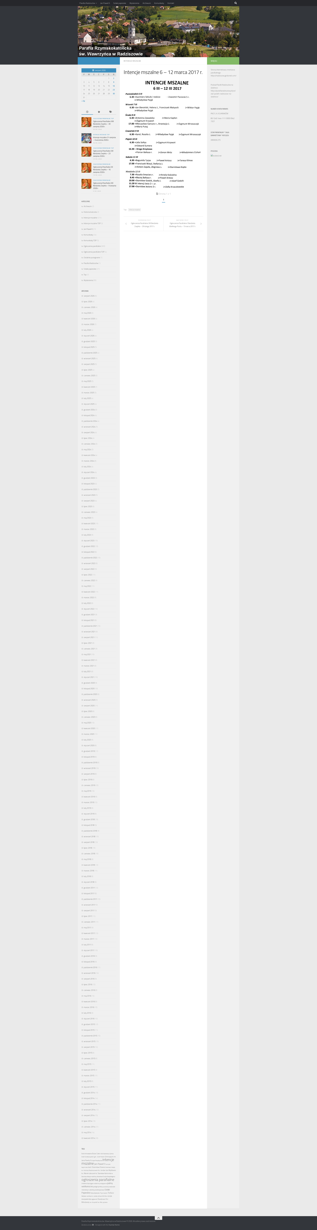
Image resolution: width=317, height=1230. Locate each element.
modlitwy (94, 1177)
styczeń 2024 (89, 472)
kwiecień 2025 (89, 387)
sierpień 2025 (89, 364)
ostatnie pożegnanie (100, 1183)
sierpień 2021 (89, 637)
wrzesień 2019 (89, 768)
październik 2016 (90, 967)
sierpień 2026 (89, 295)
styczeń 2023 (89, 540)
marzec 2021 (89, 665)
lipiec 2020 (88, 711)
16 (114, 85)
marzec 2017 (89, 939)
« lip (83, 100)
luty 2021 (87, 671)
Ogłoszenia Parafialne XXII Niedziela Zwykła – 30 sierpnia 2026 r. (103, 124)
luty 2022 (87, 603)
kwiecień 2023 (89, 523)
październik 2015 (90, 1035)
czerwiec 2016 (89, 990)
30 (114, 93)
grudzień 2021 (89, 614)
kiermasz (108, 1167)
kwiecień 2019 (89, 796)
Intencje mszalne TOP (101, 134)
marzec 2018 (89, 870)
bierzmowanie (86, 1153)
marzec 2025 (89, 392)
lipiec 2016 (88, 984)
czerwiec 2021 (89, 648)
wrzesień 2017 (89, 904)
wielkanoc (90, 1196)
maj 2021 (87, 654)
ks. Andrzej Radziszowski (89, 1170)
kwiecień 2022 (89, 591)
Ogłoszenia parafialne (101, 164)
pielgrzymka (97, 1186)
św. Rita (100, 1202)
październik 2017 (90, 899)
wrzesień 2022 (89, 563)
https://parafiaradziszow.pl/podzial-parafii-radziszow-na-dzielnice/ (223, 93)
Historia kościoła (90, 212)
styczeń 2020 (89, 745)
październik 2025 (90, 352)
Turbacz (111, 1192)
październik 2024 (90, 421)
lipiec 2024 (88, 438)
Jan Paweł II (105, 3)
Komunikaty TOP (90, 240)
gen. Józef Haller (99, 1157)
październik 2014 (90, 1104)
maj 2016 (87, 995)
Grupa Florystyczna (96, 1160)
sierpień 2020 (89, 705)
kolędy (113, 1167)
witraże (100, 1196)
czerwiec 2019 (89, 785)
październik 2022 (90, 557)
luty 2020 (87, 739)
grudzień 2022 (89, 546)
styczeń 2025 (89, 404)
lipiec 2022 (88, 574)
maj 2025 (87, 381)
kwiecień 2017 (89, 933)
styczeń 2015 (89, 1086)
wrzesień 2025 (89, 358)
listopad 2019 (89, 756)
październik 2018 (90, 830)
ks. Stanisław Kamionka (103, 1173)
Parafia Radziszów (87, 3)
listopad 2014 (89, 1098)
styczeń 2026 (89, 335)
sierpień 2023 (89, 500)
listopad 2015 (89, 1030)
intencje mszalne (134, 209)
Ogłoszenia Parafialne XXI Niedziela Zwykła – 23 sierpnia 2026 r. (103, 153)
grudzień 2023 (89, 478)
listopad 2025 (89, 347)
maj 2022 (87, 586)
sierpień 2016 (89, 978)
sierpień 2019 (89, 773)
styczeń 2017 (89, 950)
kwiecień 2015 (89, 1069)
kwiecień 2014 (89, 1138)
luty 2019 (87, 808)
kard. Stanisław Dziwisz (97, 1167)
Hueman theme (114, 1225)
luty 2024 (87, 466)
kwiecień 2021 (89, 660)
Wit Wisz (104, 1196)
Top (85, 274)
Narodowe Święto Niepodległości (106, 1177)
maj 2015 (87, 1064)
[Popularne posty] (99, 112)
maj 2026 (87, 313)
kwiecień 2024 (89, 455)
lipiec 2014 (88, 1121)
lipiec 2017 (88, 916)
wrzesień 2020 (89, 700)
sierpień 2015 (89, 1047)
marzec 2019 (89, 802)
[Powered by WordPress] (93, 1225)
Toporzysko (103, 1193)
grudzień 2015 (89, 1024)
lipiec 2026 (88, 301)
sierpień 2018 (89, 842)
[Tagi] (110, 112)
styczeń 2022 (89, 608)
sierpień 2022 (89, 569)
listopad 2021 (89, 620)
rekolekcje (85, 1190)
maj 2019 (87, 791)
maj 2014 (87, 1132)
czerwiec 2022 (89, 580)
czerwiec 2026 (89, 307)
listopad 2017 (89, 893)
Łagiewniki (94, 1199)
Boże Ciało (96, 1153)
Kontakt (171, 3)
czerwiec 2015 (89, 1058)
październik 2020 (90, 694)
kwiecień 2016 (89, 1001)
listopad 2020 (89, 688)
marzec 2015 (89, 1075)
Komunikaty (159, 3)
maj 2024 (87, 449)
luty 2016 (87, 1013)
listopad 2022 (89, 552)
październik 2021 (90, 626)
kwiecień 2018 (89, 865)
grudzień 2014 (89, 1092)
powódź (105, 1186)
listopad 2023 (89, 483)
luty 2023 (87, 534)
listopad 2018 (89, 825)
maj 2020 (87, 722)
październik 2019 (90, 762)
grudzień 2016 (89, 956)
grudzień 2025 (89, 341)
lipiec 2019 (88, 779)
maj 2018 (87, 859)
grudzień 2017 (89, 887)
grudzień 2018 (89, 819)
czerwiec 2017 (89, 921)
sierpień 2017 (89, 910)
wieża (95, 1196)
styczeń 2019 (89, 813)
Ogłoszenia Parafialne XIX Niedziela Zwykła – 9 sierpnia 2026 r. (104, 186)
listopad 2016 (89, 961)
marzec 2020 (89, 734)
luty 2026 (87, 330)
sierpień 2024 (89, 432)
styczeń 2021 (89, 677)
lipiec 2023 (88, 506)
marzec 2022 (89, 597)
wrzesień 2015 (89, 1041)
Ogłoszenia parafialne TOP (103, 118)
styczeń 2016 (89, 1018)
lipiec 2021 (88, 643)
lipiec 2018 (88, 847)
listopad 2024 (89, 415)
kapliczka (84, 1167)
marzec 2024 (89, 460)
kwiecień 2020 (89, 728)
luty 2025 (87, 398)
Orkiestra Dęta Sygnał (87, 1183)
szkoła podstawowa (96, 1189)
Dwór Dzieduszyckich (87, 1157)
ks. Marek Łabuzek (88, 1173)
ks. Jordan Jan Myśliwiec (107, 1170)
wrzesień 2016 (89, 973)
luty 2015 (87, 1081)
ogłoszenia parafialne (97, 1179)
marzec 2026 (89, 324)
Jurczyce (108, 1164)
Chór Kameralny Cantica (107, 1154)
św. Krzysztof (93, 1202)
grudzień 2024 (89, 409)
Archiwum (147, 3)
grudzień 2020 (89, 682)
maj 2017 (87, 927)
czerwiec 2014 (89, 1126)
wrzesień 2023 (89, 495)
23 (114, 89)
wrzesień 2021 (89, 631)
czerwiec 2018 (89, 853)
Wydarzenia (134, 3)
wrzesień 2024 (89, 426)
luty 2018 (87, 876)
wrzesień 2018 (89, 836)
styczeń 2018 (89, 882)
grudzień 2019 (89, 751)
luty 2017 (87, 944)
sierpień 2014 (89, 1115)
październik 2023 (90, 489)
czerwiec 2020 (89, 717)
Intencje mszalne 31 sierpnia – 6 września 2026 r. (104, 138)
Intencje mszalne (132, 60)
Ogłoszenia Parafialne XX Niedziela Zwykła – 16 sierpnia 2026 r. (103, 170)
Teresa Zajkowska (95, 1193)
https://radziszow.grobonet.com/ (223, 75)
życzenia (105, 1202)
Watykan (83, 1196)
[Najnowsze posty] (87, 112)
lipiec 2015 (88, 1052)
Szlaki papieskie (119, 3)
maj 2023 (87, 517)
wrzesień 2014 (89, 1109)
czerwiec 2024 (89, 443)
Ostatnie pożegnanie (92, 257)
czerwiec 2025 (89, 375)
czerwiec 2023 (89, 512)
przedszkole (111, 1187)
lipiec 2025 (88, 369)
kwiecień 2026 (89, 318)
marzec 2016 (89, 1007)
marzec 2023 (89, 529)
